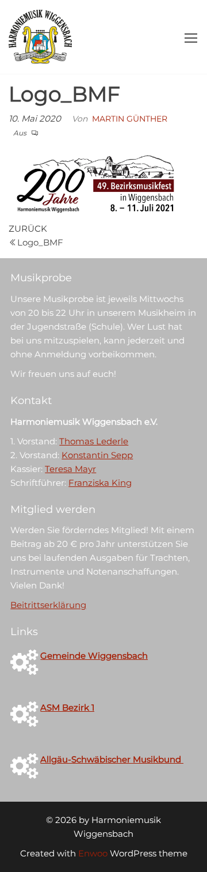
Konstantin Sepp (97, 455)
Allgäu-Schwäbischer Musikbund (111, 759)
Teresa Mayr (70, 468)
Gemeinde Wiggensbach (94, 655)
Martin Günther (129, 119)
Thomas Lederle (93, 441)
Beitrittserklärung (48, 604)
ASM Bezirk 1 (67, 707)
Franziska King (100, 482)
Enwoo (93, 853)
